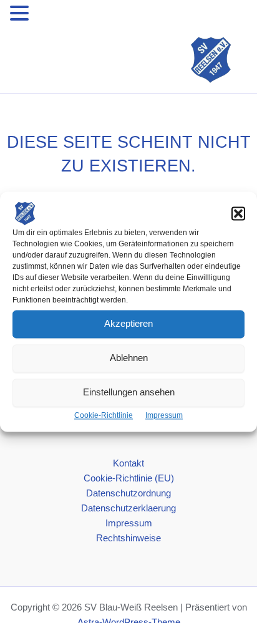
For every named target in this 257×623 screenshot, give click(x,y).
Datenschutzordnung (128, 493)
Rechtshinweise (128, 538)
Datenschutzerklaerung (128, 508)
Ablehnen (129, 357)
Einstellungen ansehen (129, 392)
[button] (238, 213)
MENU (50, 15)
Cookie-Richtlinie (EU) (129, 478)
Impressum (164, 415)
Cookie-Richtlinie (103, 415)
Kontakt (128, 463)
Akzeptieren (128, 323)
